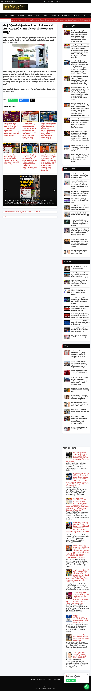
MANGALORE (66, 15)
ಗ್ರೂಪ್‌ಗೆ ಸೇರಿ (70, 680)
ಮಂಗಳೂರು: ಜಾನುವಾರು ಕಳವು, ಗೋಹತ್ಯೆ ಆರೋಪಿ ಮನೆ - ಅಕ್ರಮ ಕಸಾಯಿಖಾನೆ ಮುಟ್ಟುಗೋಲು (80, 208)
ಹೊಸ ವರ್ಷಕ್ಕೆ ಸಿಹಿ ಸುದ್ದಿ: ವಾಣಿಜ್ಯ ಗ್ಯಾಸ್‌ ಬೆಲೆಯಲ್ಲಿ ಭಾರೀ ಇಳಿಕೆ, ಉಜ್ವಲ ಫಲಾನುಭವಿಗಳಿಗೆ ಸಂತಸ (80, 315)
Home (5, 15)
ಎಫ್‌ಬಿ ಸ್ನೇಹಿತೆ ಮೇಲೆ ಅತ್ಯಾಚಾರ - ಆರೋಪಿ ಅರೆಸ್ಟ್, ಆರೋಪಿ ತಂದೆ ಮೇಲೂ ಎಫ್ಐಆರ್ (80, 252)
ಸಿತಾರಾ (30, 15)
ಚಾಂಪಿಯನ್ (21, 15)
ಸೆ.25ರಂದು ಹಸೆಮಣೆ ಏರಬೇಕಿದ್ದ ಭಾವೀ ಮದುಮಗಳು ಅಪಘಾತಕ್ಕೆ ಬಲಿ (80, 390)
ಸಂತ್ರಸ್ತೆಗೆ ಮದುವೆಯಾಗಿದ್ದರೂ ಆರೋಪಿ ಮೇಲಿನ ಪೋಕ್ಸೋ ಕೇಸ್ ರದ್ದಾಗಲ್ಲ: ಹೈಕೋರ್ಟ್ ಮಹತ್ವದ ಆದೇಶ (80, 148)
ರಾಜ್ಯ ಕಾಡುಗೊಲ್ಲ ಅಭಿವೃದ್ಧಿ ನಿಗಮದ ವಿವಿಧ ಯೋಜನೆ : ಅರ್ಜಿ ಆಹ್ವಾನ (80, 200)
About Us (6, 212)
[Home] (14, 7)
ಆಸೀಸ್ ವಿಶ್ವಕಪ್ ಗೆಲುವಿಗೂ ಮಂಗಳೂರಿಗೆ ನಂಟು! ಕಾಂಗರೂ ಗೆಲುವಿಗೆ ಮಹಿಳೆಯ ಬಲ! (79, 330)
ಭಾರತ (12, 15)
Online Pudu (49, 686)
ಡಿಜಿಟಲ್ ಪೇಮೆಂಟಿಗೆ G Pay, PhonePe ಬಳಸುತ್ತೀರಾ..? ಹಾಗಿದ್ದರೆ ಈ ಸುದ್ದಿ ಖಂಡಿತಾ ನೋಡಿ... (78, 291)
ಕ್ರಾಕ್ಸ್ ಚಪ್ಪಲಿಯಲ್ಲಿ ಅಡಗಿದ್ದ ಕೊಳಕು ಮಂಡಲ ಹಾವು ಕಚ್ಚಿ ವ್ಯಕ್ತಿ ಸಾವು (80, 215)
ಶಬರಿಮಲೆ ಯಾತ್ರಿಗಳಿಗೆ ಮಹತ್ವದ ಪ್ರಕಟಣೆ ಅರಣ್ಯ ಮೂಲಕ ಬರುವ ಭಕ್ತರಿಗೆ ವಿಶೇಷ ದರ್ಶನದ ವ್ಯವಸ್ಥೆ (79, 275)
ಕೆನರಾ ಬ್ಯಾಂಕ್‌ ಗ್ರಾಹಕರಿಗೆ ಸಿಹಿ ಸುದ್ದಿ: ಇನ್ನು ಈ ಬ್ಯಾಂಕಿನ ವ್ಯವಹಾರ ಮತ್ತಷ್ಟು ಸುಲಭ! (80, 323)
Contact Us (13, 212)
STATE (84, 15)
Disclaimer (57, 680)
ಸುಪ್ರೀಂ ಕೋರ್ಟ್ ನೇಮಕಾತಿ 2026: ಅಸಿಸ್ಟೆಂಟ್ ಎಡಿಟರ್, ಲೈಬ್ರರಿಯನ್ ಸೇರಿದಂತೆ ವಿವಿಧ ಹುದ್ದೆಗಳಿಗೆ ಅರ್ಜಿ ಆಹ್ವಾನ (79, 364)
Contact (49, 680)
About (33, 680)
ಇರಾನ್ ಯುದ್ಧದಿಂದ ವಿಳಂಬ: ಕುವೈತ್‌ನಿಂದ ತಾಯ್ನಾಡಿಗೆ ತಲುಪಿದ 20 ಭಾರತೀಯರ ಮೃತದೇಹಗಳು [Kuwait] (80, 223)
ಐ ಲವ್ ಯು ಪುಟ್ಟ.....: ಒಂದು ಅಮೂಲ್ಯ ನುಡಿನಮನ (79, 267)
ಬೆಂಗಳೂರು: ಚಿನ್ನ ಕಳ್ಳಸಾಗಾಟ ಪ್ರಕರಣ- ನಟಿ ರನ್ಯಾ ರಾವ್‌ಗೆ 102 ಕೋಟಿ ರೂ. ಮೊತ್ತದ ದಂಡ (79, 397)
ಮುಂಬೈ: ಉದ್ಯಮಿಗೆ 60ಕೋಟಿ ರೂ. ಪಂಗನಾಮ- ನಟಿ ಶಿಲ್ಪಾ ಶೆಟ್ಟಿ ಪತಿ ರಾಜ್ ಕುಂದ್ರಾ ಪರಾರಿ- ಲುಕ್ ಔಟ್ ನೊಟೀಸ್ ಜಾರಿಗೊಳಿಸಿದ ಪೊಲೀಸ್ (79, 243)
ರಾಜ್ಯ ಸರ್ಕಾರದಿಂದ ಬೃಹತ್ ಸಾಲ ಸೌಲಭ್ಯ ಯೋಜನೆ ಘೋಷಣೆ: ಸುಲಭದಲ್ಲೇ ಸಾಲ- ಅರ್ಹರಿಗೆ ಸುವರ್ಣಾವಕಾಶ (80, 283)
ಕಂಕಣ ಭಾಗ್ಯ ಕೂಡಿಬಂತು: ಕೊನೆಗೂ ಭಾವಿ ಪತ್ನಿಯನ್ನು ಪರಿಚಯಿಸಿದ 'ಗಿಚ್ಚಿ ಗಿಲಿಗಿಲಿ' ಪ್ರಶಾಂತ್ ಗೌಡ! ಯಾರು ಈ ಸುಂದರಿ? (78, 354)
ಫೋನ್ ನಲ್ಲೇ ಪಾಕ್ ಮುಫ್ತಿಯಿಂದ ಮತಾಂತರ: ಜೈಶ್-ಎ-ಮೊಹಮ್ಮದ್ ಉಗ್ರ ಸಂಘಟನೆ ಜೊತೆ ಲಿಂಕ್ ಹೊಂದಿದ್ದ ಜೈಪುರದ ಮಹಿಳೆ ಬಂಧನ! (80, 158)
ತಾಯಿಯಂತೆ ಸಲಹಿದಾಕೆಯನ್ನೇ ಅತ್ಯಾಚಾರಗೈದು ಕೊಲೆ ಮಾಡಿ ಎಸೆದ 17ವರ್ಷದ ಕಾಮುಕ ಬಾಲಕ (80, 372)
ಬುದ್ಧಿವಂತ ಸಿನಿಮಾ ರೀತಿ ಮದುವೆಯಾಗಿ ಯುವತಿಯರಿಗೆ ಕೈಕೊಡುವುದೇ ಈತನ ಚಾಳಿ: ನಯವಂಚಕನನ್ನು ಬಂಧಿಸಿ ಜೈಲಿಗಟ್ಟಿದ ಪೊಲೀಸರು (79, 420)
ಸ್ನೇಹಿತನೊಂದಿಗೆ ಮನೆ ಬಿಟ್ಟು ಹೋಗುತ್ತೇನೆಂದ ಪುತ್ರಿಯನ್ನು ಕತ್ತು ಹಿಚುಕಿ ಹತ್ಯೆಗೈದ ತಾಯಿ (79, 176)
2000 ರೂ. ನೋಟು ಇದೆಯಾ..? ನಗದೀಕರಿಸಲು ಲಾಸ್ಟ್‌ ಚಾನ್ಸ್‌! (79, 336)
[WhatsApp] (86, 686)
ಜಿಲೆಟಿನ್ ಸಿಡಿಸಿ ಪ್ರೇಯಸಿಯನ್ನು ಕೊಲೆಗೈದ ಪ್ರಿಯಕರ (79, 428)
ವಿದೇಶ (37, 15)
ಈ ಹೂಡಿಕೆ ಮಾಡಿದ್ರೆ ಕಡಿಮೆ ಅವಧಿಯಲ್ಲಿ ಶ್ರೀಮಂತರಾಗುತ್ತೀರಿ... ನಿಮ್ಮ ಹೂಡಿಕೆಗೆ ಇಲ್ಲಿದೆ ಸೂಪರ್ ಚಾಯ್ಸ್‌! (80, 300)
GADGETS (46, 15)
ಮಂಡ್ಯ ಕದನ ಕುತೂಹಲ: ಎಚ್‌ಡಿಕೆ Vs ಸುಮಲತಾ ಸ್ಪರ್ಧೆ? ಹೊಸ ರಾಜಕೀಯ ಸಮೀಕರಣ (80, 308)
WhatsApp (14, 100)
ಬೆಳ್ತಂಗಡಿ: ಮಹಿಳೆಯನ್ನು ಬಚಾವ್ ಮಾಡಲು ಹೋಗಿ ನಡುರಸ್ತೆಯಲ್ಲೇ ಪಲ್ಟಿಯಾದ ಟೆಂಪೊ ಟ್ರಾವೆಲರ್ (80, 193)
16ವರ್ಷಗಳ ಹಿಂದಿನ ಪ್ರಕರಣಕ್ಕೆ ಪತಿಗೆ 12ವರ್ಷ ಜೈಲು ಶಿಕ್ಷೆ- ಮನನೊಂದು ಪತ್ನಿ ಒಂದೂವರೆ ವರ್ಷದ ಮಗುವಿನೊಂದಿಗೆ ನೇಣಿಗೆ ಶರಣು (79, 185)
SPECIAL (76, 15)
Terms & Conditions (33, 212)
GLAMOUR (55, 15)
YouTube (58, 1)
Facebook (50, 1)
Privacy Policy (21, 212)
